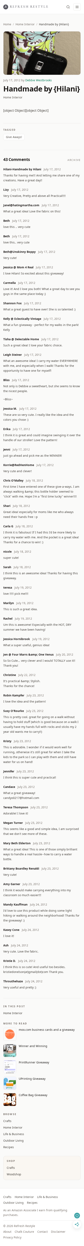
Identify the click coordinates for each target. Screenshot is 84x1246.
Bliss (6, 380)
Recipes (8, 1147)
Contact (42, 1232)
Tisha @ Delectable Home (21, 339)
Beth (6, 221)
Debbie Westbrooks (38, 80)
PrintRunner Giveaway (34, 1062)
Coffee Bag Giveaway (33, 1095)
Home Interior (25, 24)
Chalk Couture (24, 1232)
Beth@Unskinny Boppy (19, 252)
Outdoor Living (13, 1140)
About (7, 1232)
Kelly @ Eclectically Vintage (22, 319)
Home (7, 24)
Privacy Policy (12, 1237)
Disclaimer (58, 1232)
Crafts (7, 1121)
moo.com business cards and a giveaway (47, 1030)
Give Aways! (14, 137)
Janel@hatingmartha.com (21, 205)
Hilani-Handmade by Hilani (22, 169)
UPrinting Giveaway (32, 1079)
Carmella (9, 283)
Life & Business (13, 1134)
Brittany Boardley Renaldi (21, 868)
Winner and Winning (33, 1046)
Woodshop (14, 1174)
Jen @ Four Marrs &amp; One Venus (28, 654)
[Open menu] (77, 7)
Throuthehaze (13, 981)
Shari (6, 506)
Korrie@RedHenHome (18, 465)
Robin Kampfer (13, 695)
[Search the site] (68, 7)
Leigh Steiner (12, 355)
